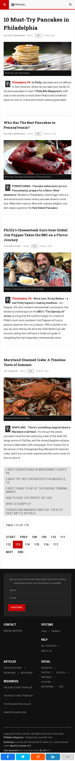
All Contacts (49, 646)
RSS (61, 686)
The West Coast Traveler (18, 695)
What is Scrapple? (18, 504)
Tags (44, 631)
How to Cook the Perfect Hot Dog (29, 498)
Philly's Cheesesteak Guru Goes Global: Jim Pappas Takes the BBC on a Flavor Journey (36, 235)
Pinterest (46, 677)
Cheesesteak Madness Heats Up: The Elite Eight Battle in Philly (34, 511)
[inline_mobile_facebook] (8, 757)
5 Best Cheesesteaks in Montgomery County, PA (36, 471)
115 (36, 544)
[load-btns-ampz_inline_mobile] (67, 757)
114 (27, 544)
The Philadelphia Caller (17, 704)
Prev (23, 537)
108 (34, 537)
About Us (46, 651)
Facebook (46, 668)
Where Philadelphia (15, 712)
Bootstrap (8, 742)
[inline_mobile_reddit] (38, 757)
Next (9, 552)
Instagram (47, 686)
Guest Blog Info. (13, 668)
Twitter (45, 672)
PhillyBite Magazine (13, 737)
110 (53, 537)
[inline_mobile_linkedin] (53, 757)
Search (56, 631)
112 (8, 544)
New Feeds (26, 673)
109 (43, 537)
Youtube (46, 682)
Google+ (61, 672)
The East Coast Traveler (18, 687)
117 (55, 544)
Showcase (9, 673)
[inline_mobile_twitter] (23, 757)
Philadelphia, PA (21, 82)
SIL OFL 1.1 (45, 750)
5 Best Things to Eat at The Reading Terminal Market (37, 490)
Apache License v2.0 (20, 746)
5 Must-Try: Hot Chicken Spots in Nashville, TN (36, 480)
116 (46, 544)
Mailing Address (13, 631)
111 (62, 537)
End (20, 552)
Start (10, 537)
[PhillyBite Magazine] (18, 4)
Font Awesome (11, 750)
